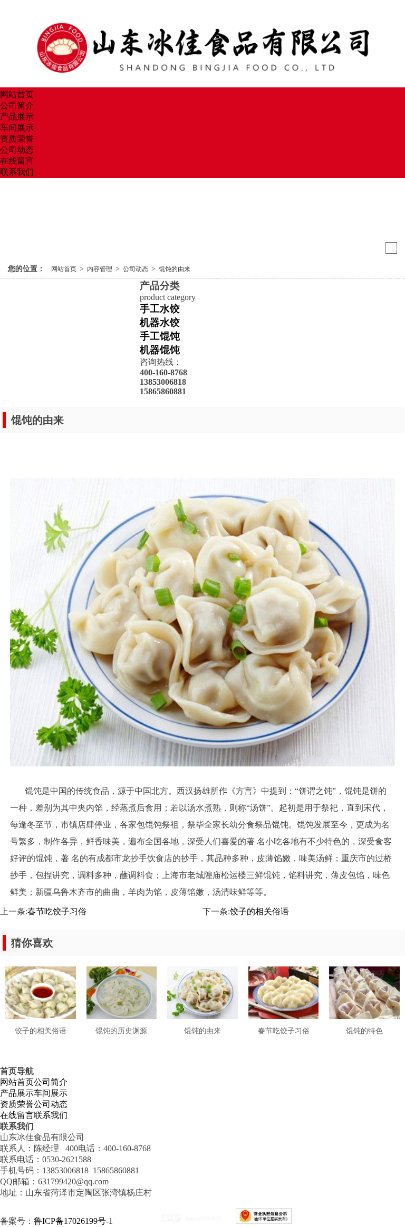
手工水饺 (160, 308)
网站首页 (17, 94)
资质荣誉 (17, 138)
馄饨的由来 (174, 269)
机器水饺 (160, 322)
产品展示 (17, 116)
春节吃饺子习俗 (56, 911)
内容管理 (99, 269)
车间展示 (17, 127)
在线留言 (17, 160)
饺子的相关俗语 (259, 911)
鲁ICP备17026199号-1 (73, 1220)
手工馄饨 (160, 336)
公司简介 (17, 105)
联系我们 (17, 171)
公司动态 (17, 149)
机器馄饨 (160, 349)
